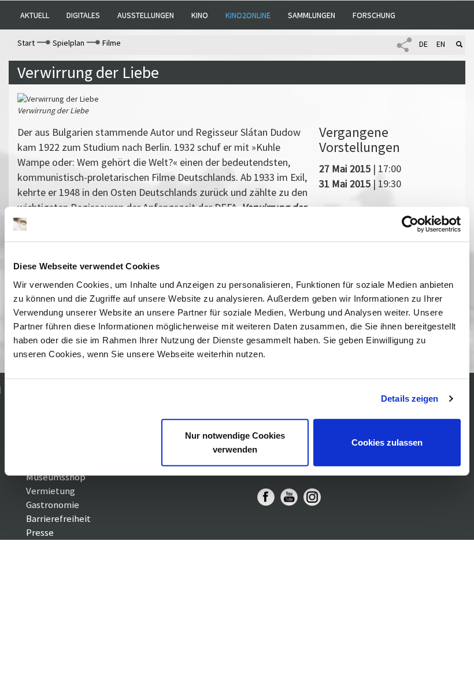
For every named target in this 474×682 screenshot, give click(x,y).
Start (26, 43)
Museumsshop (56, 476)
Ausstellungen (145, 15)
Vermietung (50, 490)
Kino (199, 15)
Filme (111, 43)
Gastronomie (52, 504)
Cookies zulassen (387, 442)
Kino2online (248, 15)
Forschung (374, 15)
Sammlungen (311, 15)
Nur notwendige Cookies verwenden (235, 442)
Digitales (83, 15)
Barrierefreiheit (58, 518)
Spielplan (68, 43)
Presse (40, 532)
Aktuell (34, 15)
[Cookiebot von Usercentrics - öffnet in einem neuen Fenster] (410, 224)
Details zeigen (409, 398)
